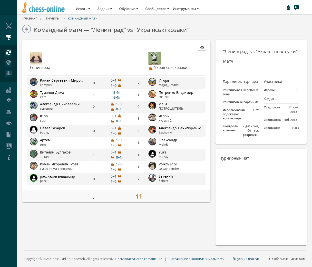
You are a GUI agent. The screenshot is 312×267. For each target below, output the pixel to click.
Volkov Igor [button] (168, 164)
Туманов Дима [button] (52, 92)
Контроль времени (230, 128)
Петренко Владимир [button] (176, 92)
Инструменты (184, 9)
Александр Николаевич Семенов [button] (68, 104)
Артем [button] (45, 140)
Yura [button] (162, 152)
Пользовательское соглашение (138, 259)
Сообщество (155, 9)
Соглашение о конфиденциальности (196, 259)
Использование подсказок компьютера (234, 114)
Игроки (269, 90)
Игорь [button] (164, 80)
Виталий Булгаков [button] (55, 152)
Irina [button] (44, 116)
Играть (82, 9)
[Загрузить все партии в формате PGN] (202, 47)
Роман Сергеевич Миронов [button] (63, 80)
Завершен (271, 120)
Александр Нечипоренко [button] (180, 128)
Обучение (127, 9)
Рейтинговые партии (238, 102)
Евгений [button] (166, 176)
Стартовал (272, 107)
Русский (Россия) (248, 259)
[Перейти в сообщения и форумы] (296, 7)
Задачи (103, 9)
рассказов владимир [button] (57, 176)
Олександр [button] (168, 140)
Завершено (272, 128)
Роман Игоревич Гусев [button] (59, 164)
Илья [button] (163, 104)
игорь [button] (164, 116)
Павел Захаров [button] (52, 128)
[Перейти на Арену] (289, 7)
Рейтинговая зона (232, 92)
